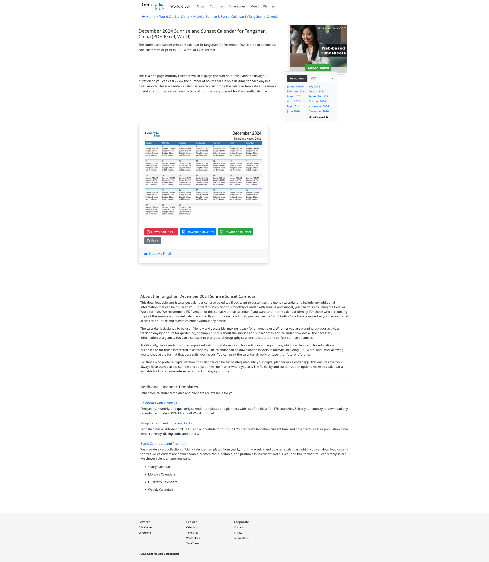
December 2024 (318, 111)
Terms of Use (241, 538)
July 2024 (314, 86)
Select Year (297, 78)
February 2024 (296, 91)
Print (154, 241)
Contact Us (240, 527)
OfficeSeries (145, 527)
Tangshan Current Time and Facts (166, 423)
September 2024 (319, 96)
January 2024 (295, 86)
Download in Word (199, 232)
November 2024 (318, 106)
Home (150, 17)
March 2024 (294, 96)
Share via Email (159, 253)
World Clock (180, 6)
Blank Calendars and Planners (163, 443)
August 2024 (316, 91)
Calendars (192, 527)
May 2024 (293, 106)
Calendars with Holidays (158, 403)
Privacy (238, 532)
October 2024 (317, 101)
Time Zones (237, 6)
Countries (217, 6)
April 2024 (293, 101)
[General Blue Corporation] (153, 6)
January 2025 (317, 116)
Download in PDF (163, 232)
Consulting (144, 532)
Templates (192, 532)
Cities (201, 6)
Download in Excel (237, 232)
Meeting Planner (262, 6)
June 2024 (293, 111)
